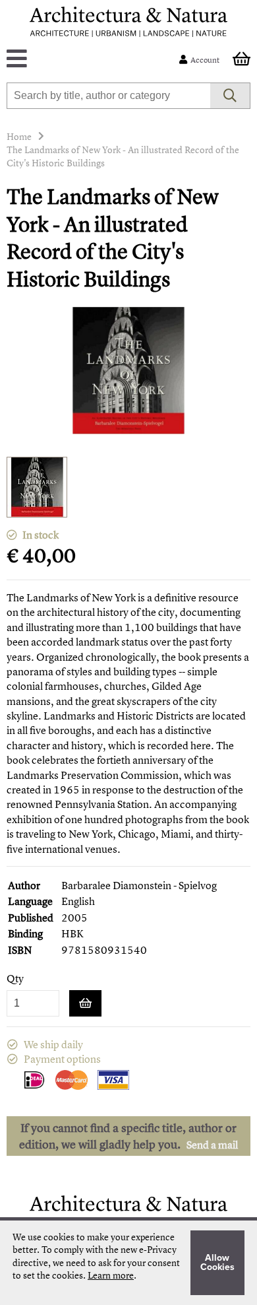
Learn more (111, 1275)
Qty (15, 979)
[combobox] (109, 96)
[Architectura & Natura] (128, 22)
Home (19, 136)
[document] (128, 1262)
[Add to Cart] (85, 1003)
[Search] (230, 96)
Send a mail (212, 1144)
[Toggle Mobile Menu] (96, 60)
